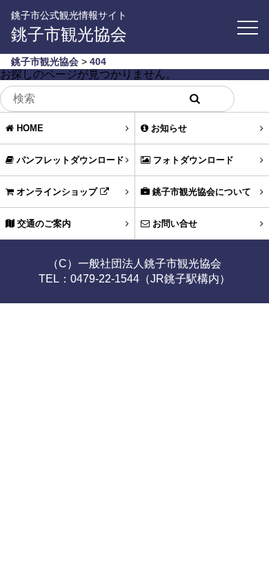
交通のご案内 (42, 223)
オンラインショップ (57, 192)
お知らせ (167, 128)
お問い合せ (173, 223)
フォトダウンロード (192, 160)
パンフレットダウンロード (69, 160)
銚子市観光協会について (200, 192)
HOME (28, 128)
